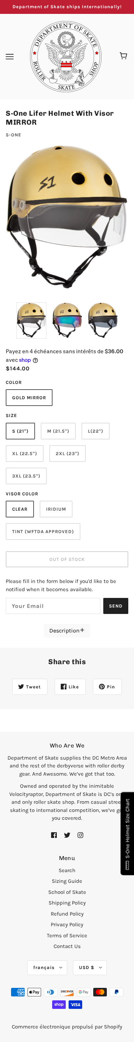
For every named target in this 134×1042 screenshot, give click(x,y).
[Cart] (124, 57)
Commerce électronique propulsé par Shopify (67, 1026)
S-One (13, 134)
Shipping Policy (67, 903)
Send (116, 606)
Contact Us (67, 946)
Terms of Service (67, 935)
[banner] (65, 56)
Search (67, 870)
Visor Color (22, 493)
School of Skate (67, 892)
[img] (54, 835)
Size (11, 415)
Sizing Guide (67, 881)
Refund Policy (67, 914)
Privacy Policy (67, 924)
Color (14, 382)
